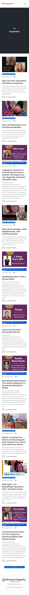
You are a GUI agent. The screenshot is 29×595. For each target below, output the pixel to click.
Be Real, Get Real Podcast (9, 74)
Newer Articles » (19, 567)
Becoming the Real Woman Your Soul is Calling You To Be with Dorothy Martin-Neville (14, 384)
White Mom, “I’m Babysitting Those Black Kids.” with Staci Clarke (12, 486)
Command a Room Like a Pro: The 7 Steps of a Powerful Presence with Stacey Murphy (13, 535)
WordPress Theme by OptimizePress (14, 587)
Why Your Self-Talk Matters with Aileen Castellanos (14, 82)
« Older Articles (9, 567)
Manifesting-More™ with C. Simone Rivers (14, 278)
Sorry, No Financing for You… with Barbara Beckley (14, 126)
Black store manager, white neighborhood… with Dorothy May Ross (14, 231)
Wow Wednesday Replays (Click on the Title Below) (13, 163)
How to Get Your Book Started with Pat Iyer (11, 331)
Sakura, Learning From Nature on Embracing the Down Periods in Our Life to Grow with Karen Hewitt (13, 441)
